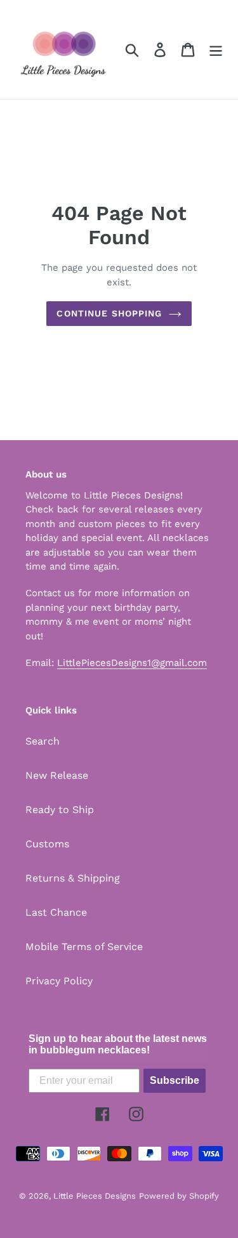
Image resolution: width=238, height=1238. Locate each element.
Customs (47, 844)
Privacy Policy (59, 981)
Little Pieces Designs (94, 1196)
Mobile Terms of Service (84, 947)
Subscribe (174, 1080)
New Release (56, 775)
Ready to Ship (59, 810)
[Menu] (216, 50)
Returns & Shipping (72, 878)
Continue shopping (109, 313)
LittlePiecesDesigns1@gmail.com (132, 662)
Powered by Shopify (179, 1196)
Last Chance (56, 912)
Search (42, 741)
